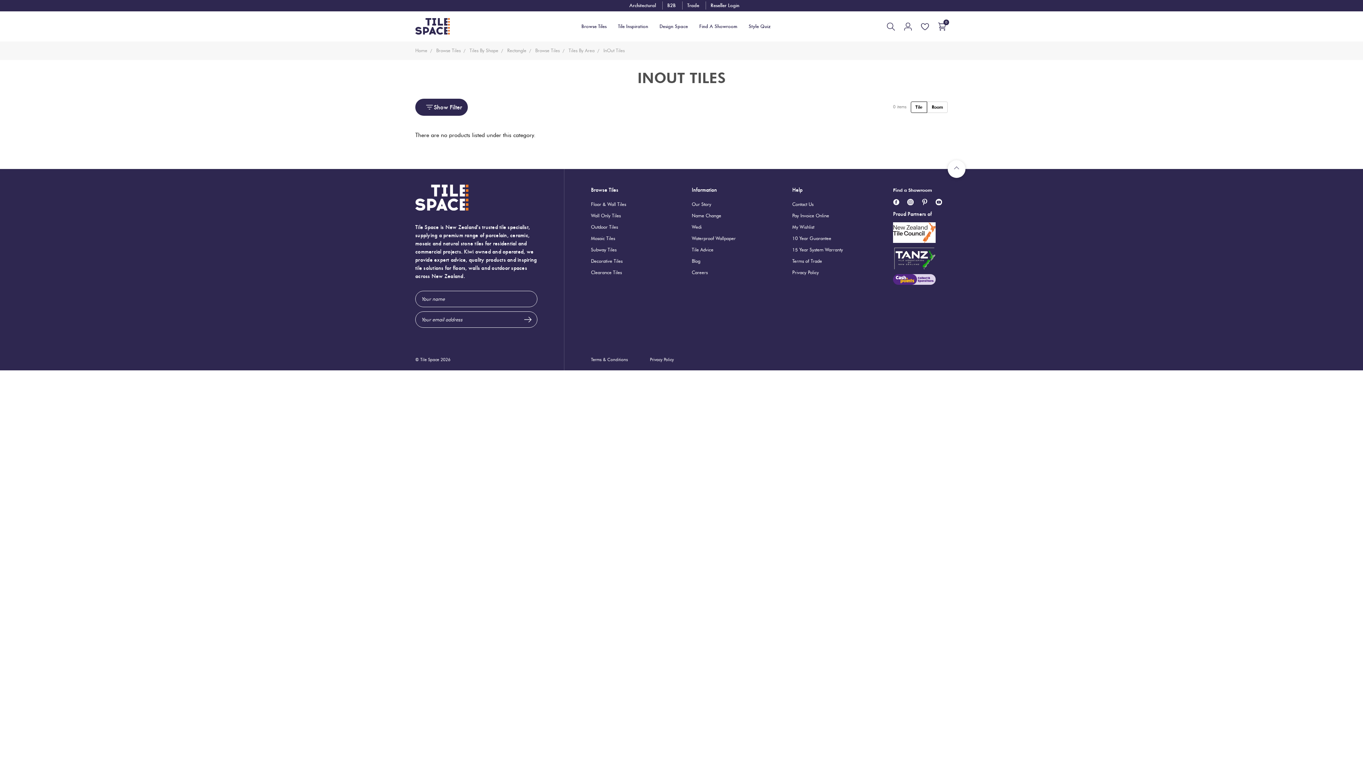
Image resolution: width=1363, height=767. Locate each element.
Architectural (642, 5)
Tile (919, 107)
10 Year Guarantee (811, 238)
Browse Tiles (604, 189)
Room (937, 107)
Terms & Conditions (609, 359)
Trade (693, 5)
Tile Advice (702, 249)
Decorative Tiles (607, 261)
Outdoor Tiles (604, 227)
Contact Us (803, 204)
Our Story (701, 204)
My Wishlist (803, 227)
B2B (671, 5)
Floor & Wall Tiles (608, 204)
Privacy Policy (805, 272)
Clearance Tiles (606, 272)
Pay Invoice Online (810, 215)
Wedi (697, 227)
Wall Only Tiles (606, 215)
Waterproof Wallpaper (714, 238)
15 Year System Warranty (817, 249)
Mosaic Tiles (603, 238)
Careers (700, 272)
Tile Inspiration (633, 26)
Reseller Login (725, 5)
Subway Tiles (604, 249)
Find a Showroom (912, 190)
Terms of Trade (807, 261)
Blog (696, 261)
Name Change (706, 215)
